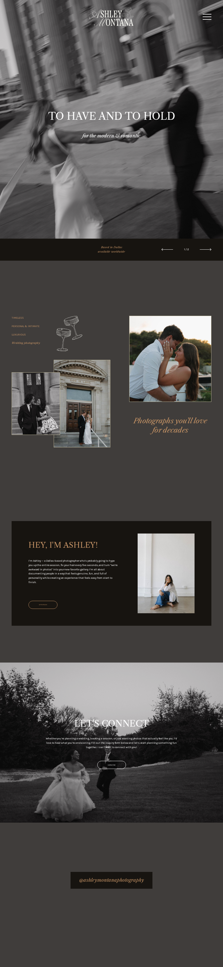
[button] (207, 17)
